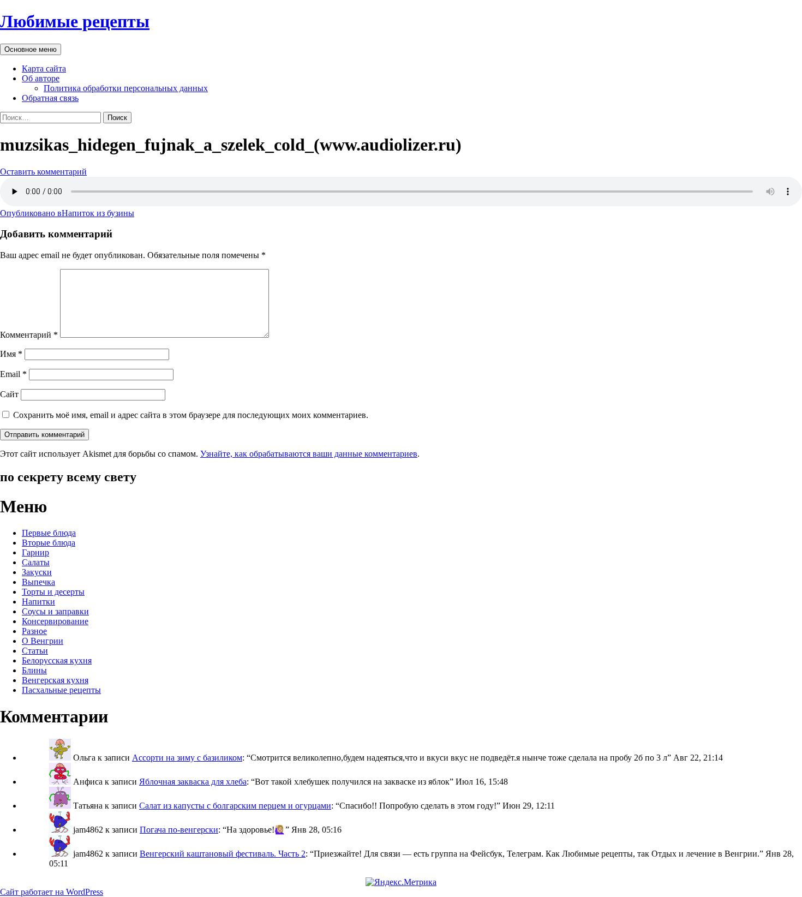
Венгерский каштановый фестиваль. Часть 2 (223, 853)
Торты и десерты (53, 591)
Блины (34, 670)
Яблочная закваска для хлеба (193, 781)
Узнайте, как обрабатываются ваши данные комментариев (308, 453)
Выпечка (38, 582)
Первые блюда (49, 532)
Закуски (37, 572)
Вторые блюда (48, 542)
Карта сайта (44, 68)
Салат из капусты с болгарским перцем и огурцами (235, 805)
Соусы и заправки (55, 611)
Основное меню (30, 49)
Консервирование (55, 621)
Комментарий (29, 334)
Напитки (38, 601)
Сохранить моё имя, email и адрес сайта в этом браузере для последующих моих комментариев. (190, 415)
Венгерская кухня (55, 680)
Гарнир (35, 552)
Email (13, 374)
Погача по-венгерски (179, 829)
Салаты (36, 562)
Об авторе (40, 78)
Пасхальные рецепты (61, 690)
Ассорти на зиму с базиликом (187, 757)
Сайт (9, 394)
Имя (11, 353)
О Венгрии (42, 640)
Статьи (35, 650)
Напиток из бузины (67, 213)
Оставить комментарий (43, 171)
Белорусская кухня (57, 660)
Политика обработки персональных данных (126, 88)
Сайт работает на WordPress (51, 891)
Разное (34, 631)
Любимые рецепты (74, 21)
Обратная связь (50, 98)
